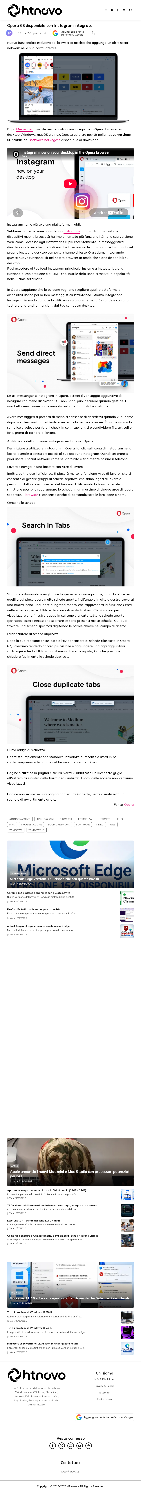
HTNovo (72, 1486)
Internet (104, 819)
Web (112, 824)
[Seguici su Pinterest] (88, 1445)
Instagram (72, 231)
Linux (119, 819)
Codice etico (104, 1399)
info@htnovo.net (70, 1471)
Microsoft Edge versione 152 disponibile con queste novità (54, 879)
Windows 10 (36, 830)
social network (59, 824)
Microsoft (17, 1293)
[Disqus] (70, 990)
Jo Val (19, 33)
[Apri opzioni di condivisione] (92, 33)
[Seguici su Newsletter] (70, 1445)
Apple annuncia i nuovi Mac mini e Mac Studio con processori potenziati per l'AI (70, 1173)
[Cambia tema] (112, 10)
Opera (129, 804)
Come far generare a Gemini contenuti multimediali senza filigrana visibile (52, 1235)
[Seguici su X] (124, 10)
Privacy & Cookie (104, 1386)
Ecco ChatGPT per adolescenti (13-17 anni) (33, 1220)
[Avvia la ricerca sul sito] (130, 10)
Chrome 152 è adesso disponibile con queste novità (38, 892)
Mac (12, 824)
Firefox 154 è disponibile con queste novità (33, 909)
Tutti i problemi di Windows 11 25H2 (29, 1312)
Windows (15, 830)
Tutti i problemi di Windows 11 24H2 (29, 1328)
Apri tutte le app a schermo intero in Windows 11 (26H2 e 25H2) (46, 1190)
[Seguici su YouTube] (79, 1445)
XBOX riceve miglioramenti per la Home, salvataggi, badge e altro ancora (52, 1205)
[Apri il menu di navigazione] (106, 10)
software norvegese (44, 140)
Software (83, 824)
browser (31, 495)
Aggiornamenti (19, 819)
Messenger (24, 129)
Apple (14, 1166)
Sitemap (104, 1392)
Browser (66, 819)
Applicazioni (45, 819)
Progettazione (31, 824)
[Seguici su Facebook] (118, 10)
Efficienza (85, 819)
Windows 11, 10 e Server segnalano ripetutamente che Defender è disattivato (70, 1298)
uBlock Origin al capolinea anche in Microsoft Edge (38, 926)
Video (100, 824)
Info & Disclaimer (105, 1379)
